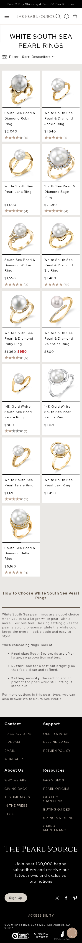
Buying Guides (56, 809)
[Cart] (74, 16)
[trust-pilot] (42, 936)
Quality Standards (53, 799)
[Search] (58, 16)
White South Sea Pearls (42, 699)
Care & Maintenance (55, 828)
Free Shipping (56, 742)
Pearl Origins (56, 789)
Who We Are (15, 780)
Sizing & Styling (58, 818)
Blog (9, 814)
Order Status (56, 734)
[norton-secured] (20, 936)
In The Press (16, 806)
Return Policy (57, 751)
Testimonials (17, 797)
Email (10, 751)
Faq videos (53, 780)
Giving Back (16, 789)
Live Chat (13, 742)
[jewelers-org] (62, 936)
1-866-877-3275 (18, 734)
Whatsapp (14, 759)
